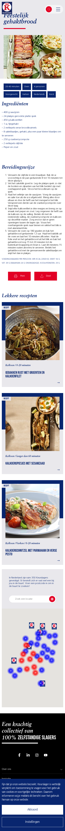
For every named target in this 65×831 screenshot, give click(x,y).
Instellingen (32, 822)
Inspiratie (6, 779)
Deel (48, 276)
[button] (31, 625)
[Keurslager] (7, 9)
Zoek (49, 9)
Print (22, 276)
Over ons (6, 769)
